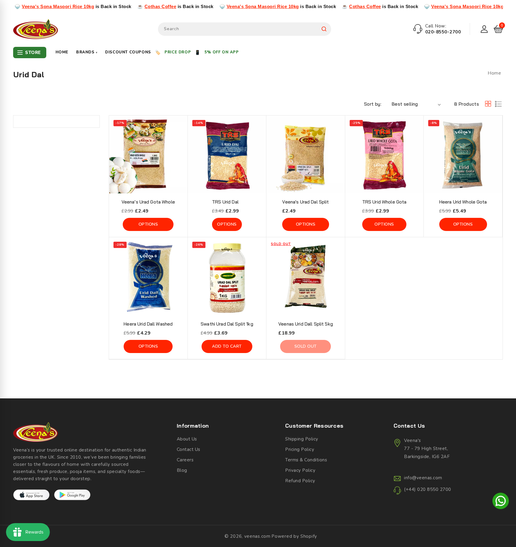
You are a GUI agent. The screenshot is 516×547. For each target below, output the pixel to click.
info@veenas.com (423, 478)
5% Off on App (222, 52)
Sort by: (372, 104)
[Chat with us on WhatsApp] (500, 502)
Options (148, 224)
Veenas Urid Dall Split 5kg (305, 324)
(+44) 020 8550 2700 (427, 489)
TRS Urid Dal (225, 202)
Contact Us (188, 449)
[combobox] (244, 29)
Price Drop (178, 52)
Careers (185, 460)
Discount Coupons (128, 52)
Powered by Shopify (294, 536)
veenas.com (257, 536)
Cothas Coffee (138, 6)
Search (324, 29)
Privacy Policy (300, 470)
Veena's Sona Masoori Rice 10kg (36, 6)
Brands (86, 52)
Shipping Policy (301, 439)
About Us (187, 439)
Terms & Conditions (306, 460)
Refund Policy (300, 481)
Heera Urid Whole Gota (463, 202)
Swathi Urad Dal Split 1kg (227, 324)
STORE (33, 53)
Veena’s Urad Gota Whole (148, 202)
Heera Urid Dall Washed (148, 324)
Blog (182, 470)
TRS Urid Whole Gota (384, 202)
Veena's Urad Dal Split (305, 202)
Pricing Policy (299, 449)
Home (62, 52)
